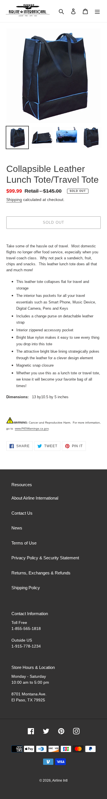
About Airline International (34, 498)
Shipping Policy (25, 587)
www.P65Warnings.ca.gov (32, 428)
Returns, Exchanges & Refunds (40, 572)
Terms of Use (24, 543)
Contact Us (22, 513)
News (16, 527)
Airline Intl (60, 780)
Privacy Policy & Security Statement (45, 557)
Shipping (14, 199)
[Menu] (97, 11)
